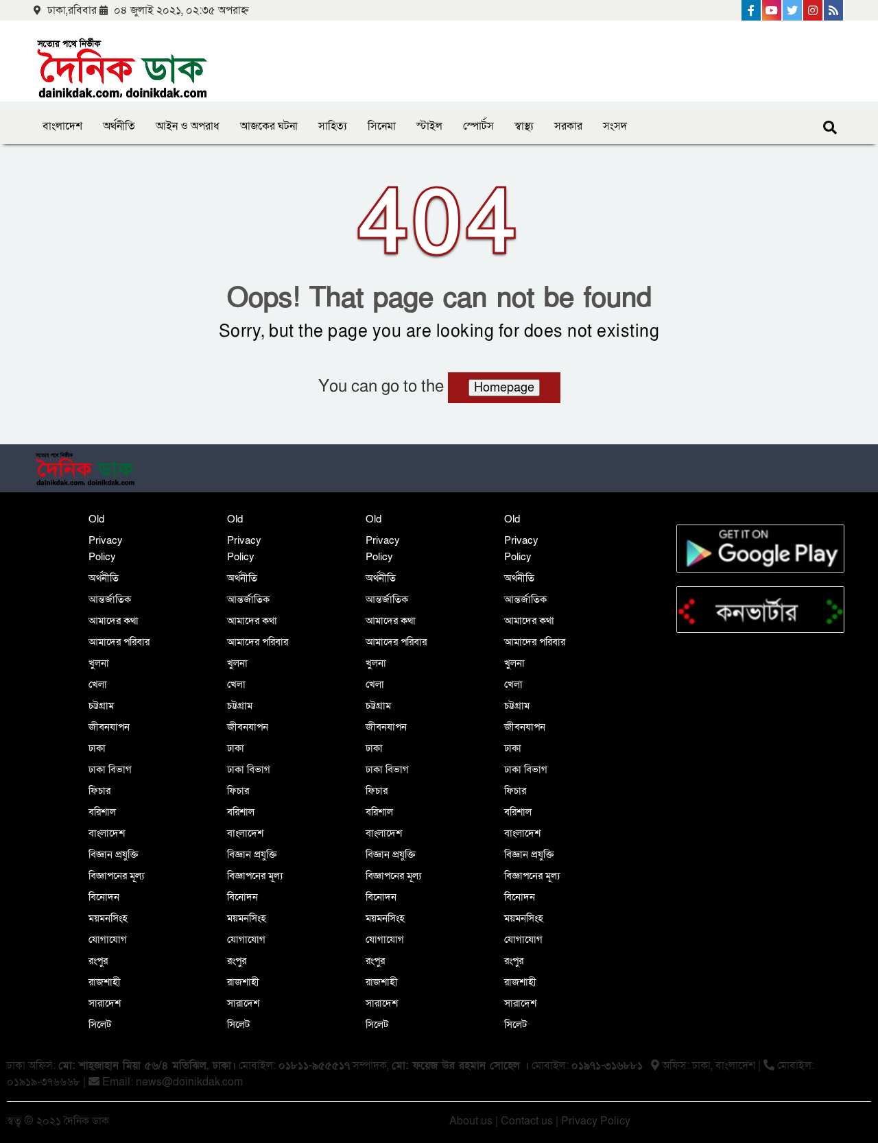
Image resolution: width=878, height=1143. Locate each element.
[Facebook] (751, 10)
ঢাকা (97, 748)
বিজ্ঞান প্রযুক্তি (113, 854)
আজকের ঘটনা (269, 126)
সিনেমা (382, 126)
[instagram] (813, 10)
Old (96, 519)
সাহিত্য (332, 126)
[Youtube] (772, 10)
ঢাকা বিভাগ (110, 769)
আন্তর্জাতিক (109, 599)
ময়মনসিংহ (108, 918)
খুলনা (98, 663)
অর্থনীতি (119, 126)
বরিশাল (102, 812)
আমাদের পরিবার (119, 642)
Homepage (504, 388)
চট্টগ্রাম (101, 705)
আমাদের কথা (113, 620)
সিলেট (99, 1024)
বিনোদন (103, 897)
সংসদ (615, 126)
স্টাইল (429, 126)
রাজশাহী (104, 982)
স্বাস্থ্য (524, 126)
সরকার (568, 126)
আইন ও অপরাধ (188, 126)
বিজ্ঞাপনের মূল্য (116, 875)
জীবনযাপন (109, 727)
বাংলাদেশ (62, 126)
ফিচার (99, 790)
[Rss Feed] (834, 10)
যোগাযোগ (107, 939)
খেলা (97, 684)
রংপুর (98, 960)
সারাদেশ (104, 1003)
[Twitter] (793, 10)
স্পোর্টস (478, 126)
